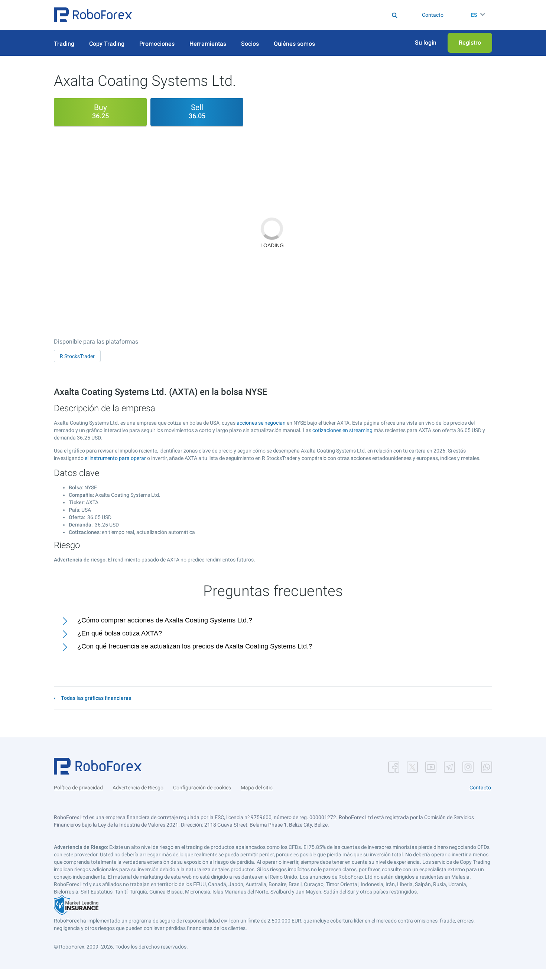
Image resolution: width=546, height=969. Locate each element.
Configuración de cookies (202, 788)
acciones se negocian (261, 423)
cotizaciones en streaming (342, 430)
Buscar (278, 15)
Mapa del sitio (257, 788)
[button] (93, 14)
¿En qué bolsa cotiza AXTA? (119, 633)
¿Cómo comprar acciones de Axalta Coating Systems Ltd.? (164, 620)
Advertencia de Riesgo (138, 788)
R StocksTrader (77, 356)
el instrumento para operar (115, 458)
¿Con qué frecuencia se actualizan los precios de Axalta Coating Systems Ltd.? (194, 646)
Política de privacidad (78, 788)
